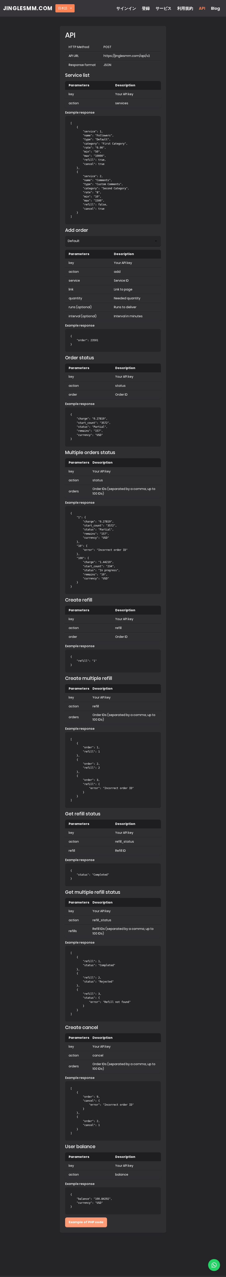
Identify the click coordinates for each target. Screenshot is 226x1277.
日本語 (62, 8)
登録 (146, 8)
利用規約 (185, 8)
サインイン (126, 8)
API (202, 8)
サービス (163, 8)
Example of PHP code (86, 1222)
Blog (215, 8)
